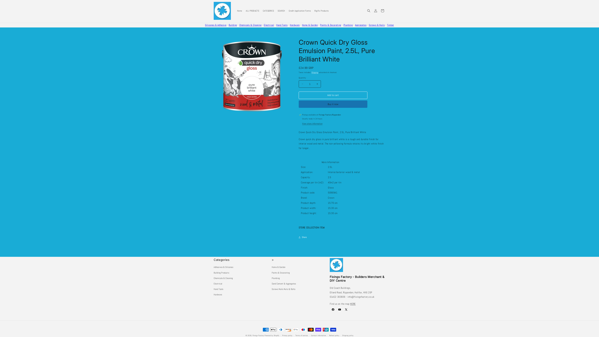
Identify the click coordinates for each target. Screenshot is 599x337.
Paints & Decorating (330, 25)
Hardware (295, 25)
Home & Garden (310, 25)
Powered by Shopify (272, 335)
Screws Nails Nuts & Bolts (283, 289)
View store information (312, 123)
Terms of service (301, 335)
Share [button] (304, 237)
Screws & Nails (377, 25)
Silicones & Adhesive (215, 25)
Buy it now (333, 104)
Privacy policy (287, 335)
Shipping (315, 72)
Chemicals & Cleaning (250, 25)
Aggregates (360, 25)
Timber (390, 25)
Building (233, 25)
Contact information (318, 335)
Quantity (302, 77)
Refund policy (334, 335)
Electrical (269, 25)
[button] (368, 10)
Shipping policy (347, 335)
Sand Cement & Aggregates (284, 283)
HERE (353, 303)
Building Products (221, 272)
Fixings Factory (258, 335)
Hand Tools (281, 25)
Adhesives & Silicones (223, 267)
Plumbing (348, 25)
